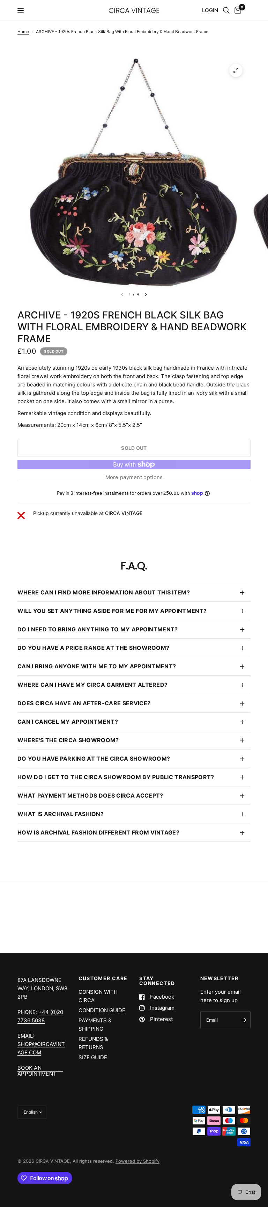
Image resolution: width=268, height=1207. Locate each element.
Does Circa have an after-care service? (83, 703)
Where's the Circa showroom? (68, 740)
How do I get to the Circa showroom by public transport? (115, 777)
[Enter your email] (244, 1020)
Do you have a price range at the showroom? (93, 647)
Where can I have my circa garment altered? (92, 684)
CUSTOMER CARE (103, 978)
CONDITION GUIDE (102, 1010)
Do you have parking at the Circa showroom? (93, 758)
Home (23, 31)
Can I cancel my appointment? (67, 721)
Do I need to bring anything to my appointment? (97, 629)
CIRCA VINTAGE (134, 10)
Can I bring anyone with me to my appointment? (96, 666)
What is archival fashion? (60, 813)
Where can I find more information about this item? (103, 592)
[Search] (226, 10)
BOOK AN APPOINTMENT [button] (37, 1068)
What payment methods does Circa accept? (90, 795)
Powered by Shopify (137, 1161)
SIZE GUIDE (93, 1057)
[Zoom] (236, 70)
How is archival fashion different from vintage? (98, 832)
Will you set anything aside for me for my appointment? (112, 610)
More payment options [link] (134, 477)
